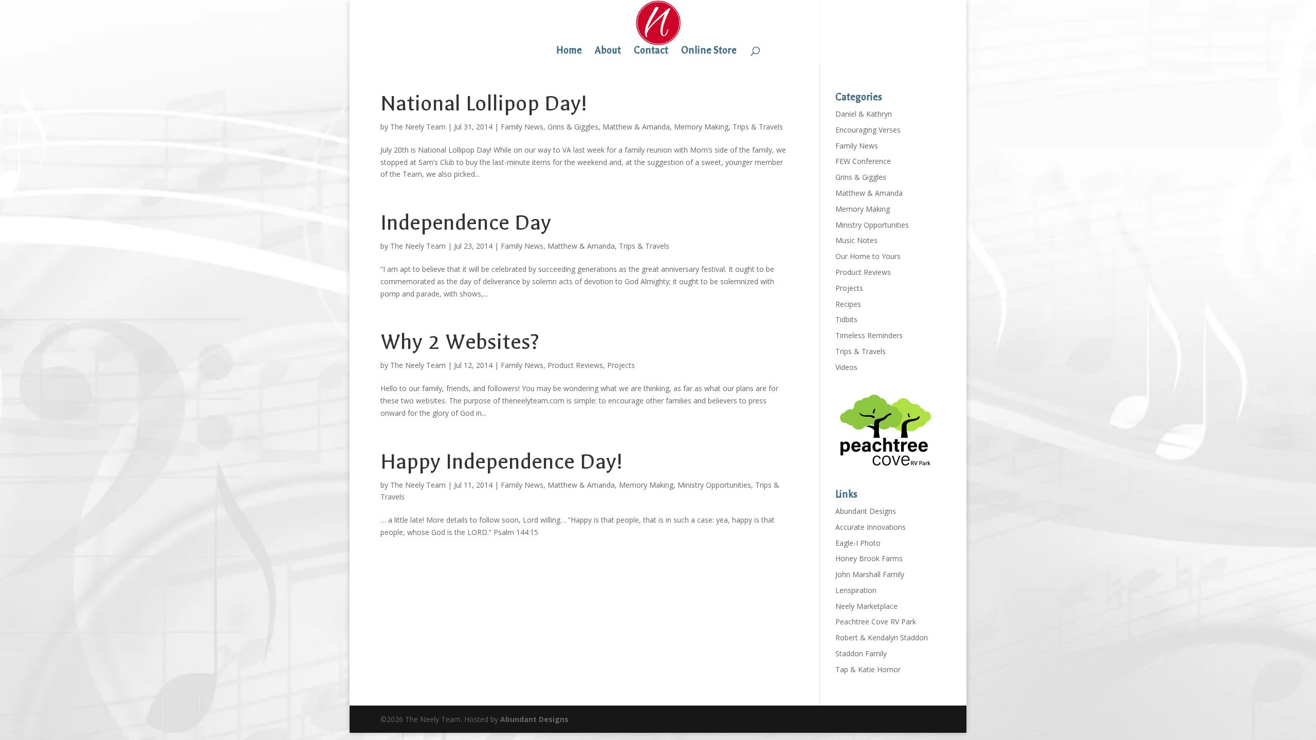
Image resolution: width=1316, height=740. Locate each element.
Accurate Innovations (870, 527)
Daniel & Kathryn (863, 114)
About (608, 51)
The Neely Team (418, 127)
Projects (621, 365)
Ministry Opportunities (714, 485)
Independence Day (465, 222)
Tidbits (846, 319)
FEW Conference (863, 161)
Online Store (709, 51)
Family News (522, 127)
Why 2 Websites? (459, 342)
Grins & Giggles (572, 127)
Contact (651, 51)
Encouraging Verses (868, 130)
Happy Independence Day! (501, 461)
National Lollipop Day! (483, 103)
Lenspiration (855, 590)
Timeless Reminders (869, 335)
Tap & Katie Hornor (868, 669)
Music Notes (856, 240)
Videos (846, 367)
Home (569, 51)
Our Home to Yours (868, 256)
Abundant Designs (865, 511)
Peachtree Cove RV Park (875, 621)
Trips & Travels (758, 127)
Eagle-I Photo (858, 543)
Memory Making (701, 127)
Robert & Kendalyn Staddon (881, 637)
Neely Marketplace (866, 606)
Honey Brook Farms (869, 558)
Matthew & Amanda (636, 127)
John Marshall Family (869, 574)
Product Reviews (575, 365)
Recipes (848, 304)
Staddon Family (861, 653)
